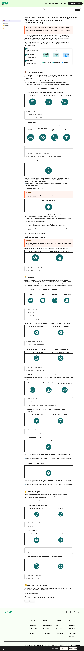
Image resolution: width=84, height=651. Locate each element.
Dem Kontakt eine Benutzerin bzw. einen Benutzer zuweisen (42, 405)
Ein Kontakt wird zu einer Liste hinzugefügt (38, 153)
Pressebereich (33, 625)
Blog (56, 622)
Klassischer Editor (26, 9)
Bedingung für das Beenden (34, 575)
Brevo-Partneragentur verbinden (31, 593)
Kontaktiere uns (72, 625)
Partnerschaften (59, 628)
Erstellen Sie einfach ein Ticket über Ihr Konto (57, 588)
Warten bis (30, 526)
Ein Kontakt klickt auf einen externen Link (38, 270)
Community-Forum (59, 633)
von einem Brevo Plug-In (46, 224)
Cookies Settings (55, 648)
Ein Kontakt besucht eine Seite (35, 267)
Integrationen (71, 636)
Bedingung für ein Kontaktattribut (36, 150)
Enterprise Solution (46, 633)
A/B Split (30, 552)
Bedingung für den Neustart (34, 578)
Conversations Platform (47, 625)
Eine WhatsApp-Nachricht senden (36, 315)
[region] (42, 648)
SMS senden (31, 312)
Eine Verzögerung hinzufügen (35, 523)
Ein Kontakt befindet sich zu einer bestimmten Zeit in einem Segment (45, 156)
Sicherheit (32, 633)
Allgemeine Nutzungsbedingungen (51, 645)
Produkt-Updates (72, 633)
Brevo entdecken (53, 3)
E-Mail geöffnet (31, 111)
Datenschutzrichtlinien (38, 645)
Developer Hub (72, 628)
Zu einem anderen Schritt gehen (35, 433)
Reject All (64, 648)
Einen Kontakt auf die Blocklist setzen (37, 370)
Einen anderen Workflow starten (35, 429)
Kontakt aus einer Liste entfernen (36, 344)
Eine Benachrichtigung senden (35, 319)
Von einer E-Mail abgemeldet (35, 117)
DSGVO (31, 630)
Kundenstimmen (59, 630)
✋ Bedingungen (6, 25)
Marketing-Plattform (47, 622)
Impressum (61, 645)
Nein (33, 600)
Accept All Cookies (73, 648)
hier (42, 589)
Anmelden (63, 3)
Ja (27, 600)
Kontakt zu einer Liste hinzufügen (36, 341)
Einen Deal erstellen (32, 398)
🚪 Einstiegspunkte (7, 20)
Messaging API (46, 630)
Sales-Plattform (46, 628)
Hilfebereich (71, 622)
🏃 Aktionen (5, 23)
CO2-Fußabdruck (33, 628)
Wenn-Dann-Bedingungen (34, 549)
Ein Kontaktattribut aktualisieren (35, 367)
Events (57, 625)
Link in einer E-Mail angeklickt (35, 114)
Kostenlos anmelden (75, 3)
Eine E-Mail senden (32, 309)
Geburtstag (30, 147)
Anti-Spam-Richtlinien (28, 645)
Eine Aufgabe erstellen (33, 402)
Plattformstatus (72, 630)
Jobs (31, 622)
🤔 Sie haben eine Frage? (8, 28)
